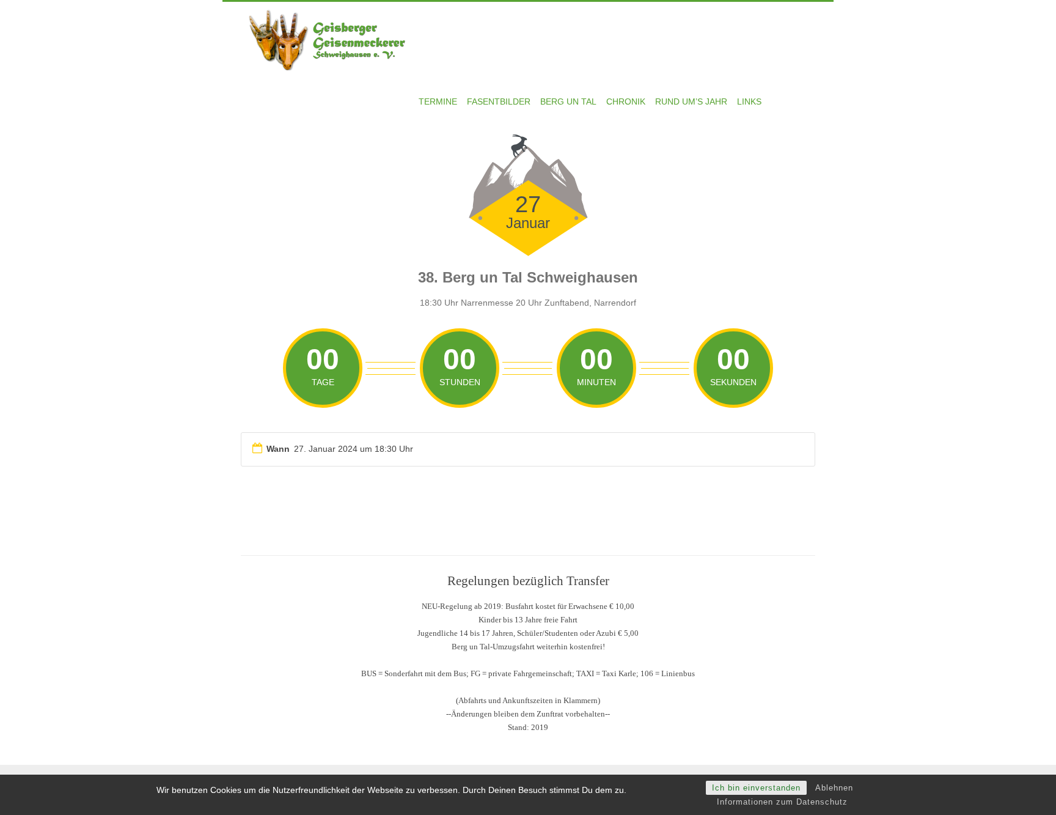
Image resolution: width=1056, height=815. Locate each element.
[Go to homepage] (332, 38)
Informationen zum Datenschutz (782, 801)
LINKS (749, 101)
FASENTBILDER (498, 101)
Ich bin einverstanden (756, 787)
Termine (438, 101)
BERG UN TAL (568, 101)
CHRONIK (625, 101)
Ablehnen (834, 787)
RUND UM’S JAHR (691, 101)
